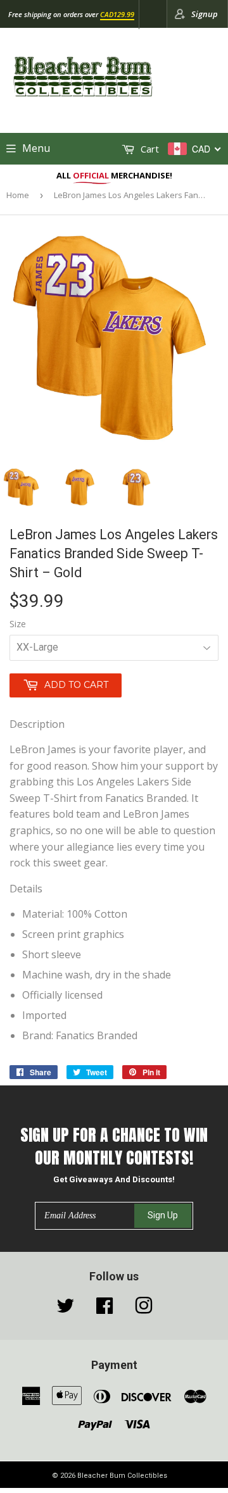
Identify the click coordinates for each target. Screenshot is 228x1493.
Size (18, 624)
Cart (148, 148)
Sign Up (163, 1215)
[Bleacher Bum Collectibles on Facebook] (104, 1309)
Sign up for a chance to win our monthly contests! (114, 1146)
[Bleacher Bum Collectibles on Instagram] (144, 1309)
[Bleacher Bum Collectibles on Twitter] (65, 1309)
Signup (204, 14)
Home (17, 195)
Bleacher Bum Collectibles (122, 1475)
